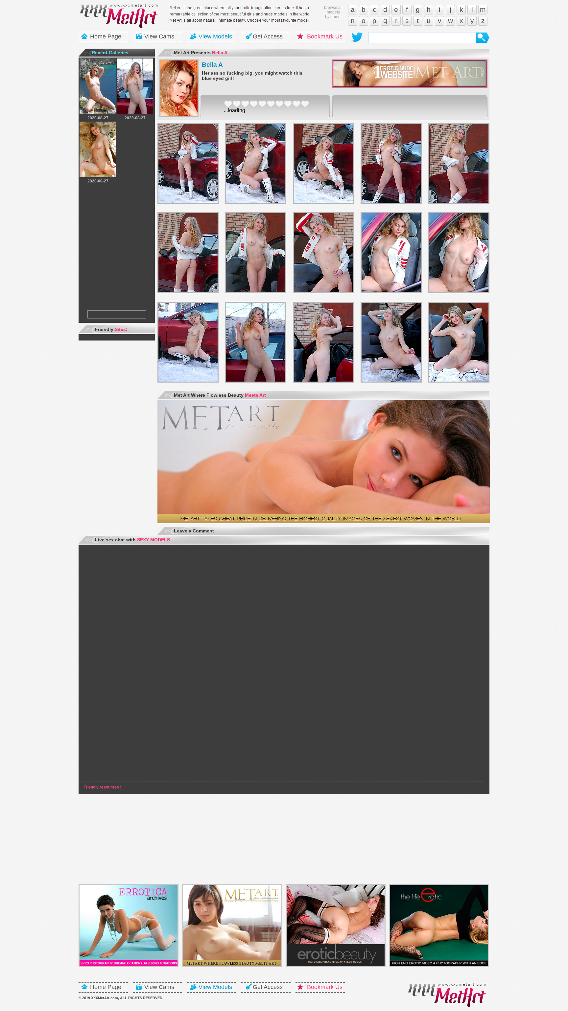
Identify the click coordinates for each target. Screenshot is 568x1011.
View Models (215, 36)
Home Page (105, 36)
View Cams (159, 36)
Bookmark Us (325, 36)
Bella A (212, 64)
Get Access (268, 36)
